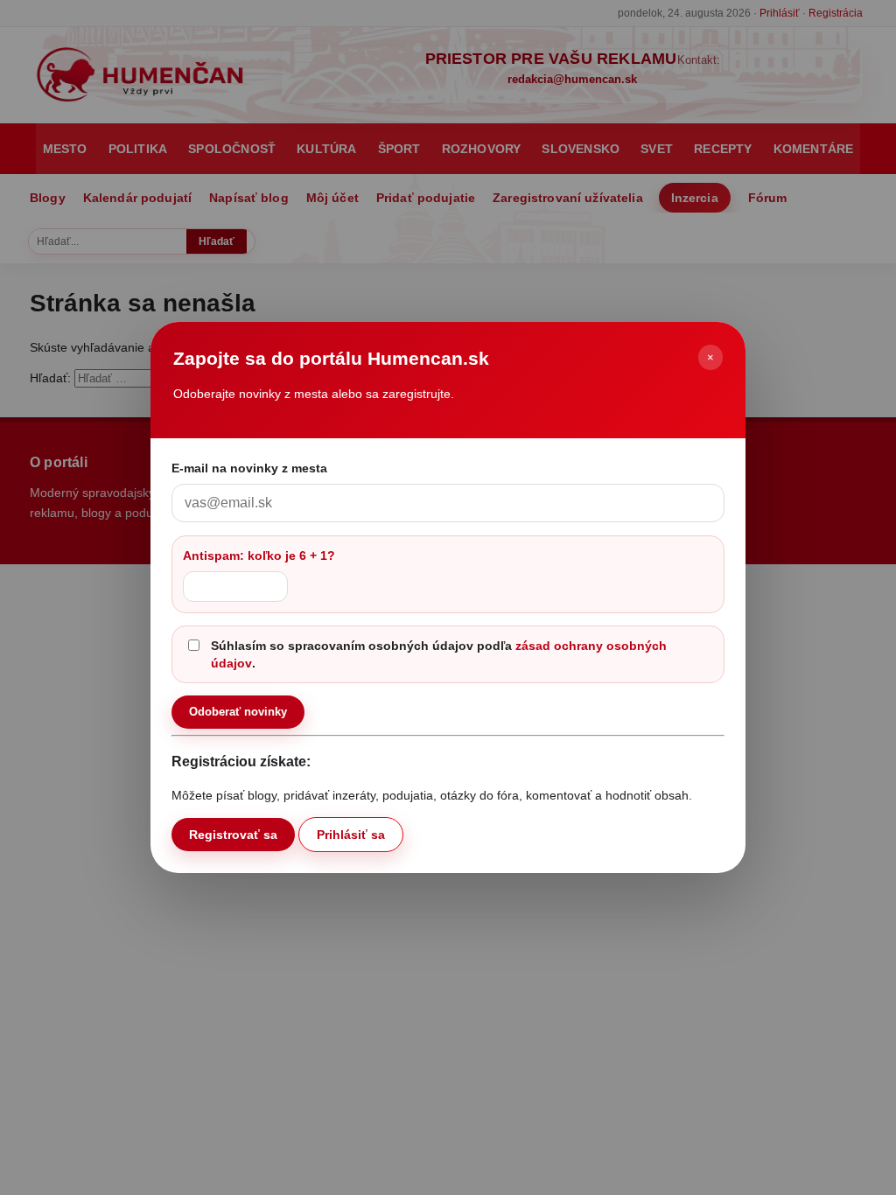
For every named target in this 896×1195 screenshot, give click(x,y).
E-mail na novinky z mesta (249, 468)
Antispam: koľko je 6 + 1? (259, 556)
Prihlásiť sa (351, 835)
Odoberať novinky (238, 711)
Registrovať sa (233, 835)
